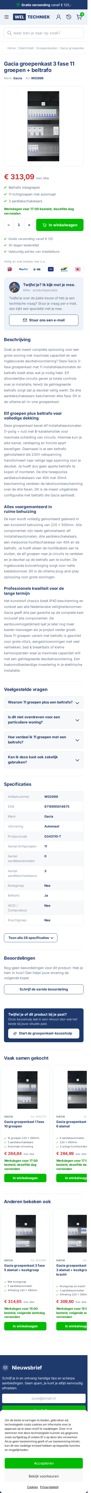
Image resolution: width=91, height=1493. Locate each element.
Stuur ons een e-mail (47, 320)
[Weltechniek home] (31, 17)
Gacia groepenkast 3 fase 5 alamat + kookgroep (24, 1267)
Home (11, 48)
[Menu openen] (6, 17)
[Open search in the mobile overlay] (44, 33)
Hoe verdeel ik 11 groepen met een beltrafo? (37, 740)
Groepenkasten (46, 48)
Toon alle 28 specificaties (28, 938)
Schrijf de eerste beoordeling (44, 989)
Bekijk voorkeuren (44, 1476)
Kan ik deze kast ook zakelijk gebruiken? (33, 760)
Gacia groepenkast (73, 48)
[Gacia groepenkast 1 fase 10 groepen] (25, 1090)
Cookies (32, 1487)
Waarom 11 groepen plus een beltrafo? (40, 702)
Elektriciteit (26, 48)
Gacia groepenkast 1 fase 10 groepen (24, 1124)
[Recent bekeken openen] (69, 17)
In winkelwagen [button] (25, 1178)
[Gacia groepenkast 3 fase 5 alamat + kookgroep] (25, 1233)
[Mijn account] (58, 17)
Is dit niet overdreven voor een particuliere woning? (34, 720)
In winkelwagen (63, 225)
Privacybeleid (49, 1487)
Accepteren (44, 1463)
